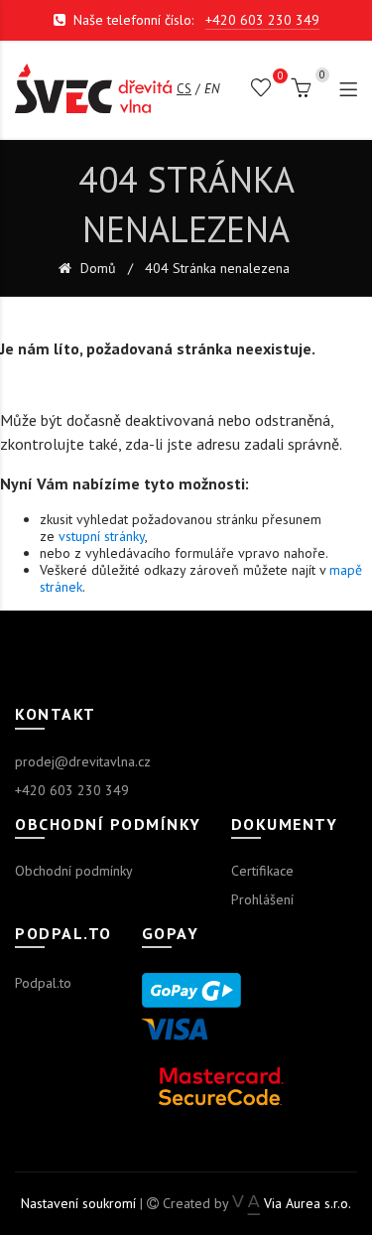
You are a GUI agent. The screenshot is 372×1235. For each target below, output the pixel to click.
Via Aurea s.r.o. (305, 1203)
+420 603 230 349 (262, 20)
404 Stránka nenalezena (217, 268)
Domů (96, 268)
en (211, 88)
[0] (261, 91)
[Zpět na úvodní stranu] (93, 88)
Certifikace (262, 871)
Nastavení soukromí (78, 1203)
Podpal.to (43, 983)
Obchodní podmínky (74, 871)
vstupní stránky (102, 536)
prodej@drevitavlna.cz (83, 761)
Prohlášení (262, 899)
